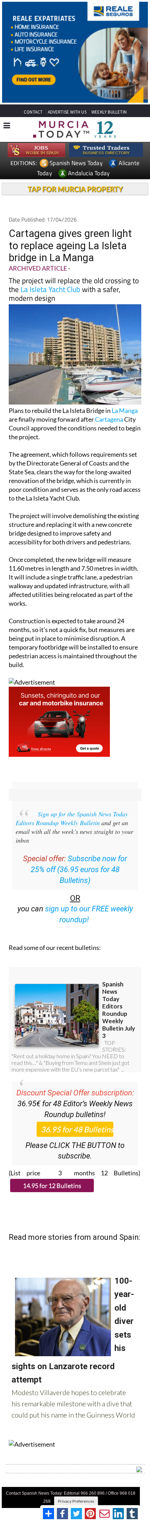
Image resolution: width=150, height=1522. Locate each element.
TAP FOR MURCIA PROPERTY (75, 189)
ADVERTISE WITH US (67, 112)
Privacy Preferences (76, 1501)
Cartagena (109, 419)
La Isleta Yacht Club (50, 289)
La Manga (125, 410)
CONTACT (33, 112)
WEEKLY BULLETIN (109, 112)
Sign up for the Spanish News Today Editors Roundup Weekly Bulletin (72, 818)
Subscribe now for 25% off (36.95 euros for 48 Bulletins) (79, 869)
